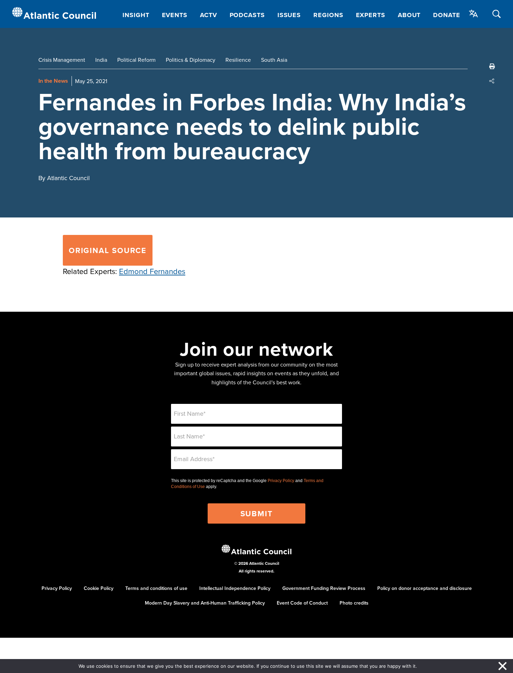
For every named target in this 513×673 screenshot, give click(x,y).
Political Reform (136, 60)
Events (174, 15)
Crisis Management (61, 60)
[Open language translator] (473, 13)
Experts (370, 15)
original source (108, 250)
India (101, 60)
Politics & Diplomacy (190, 60)
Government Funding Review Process (323, 588)
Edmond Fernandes (152, 271)
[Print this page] (492, 66)
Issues (289, 15)
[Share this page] (492, 81)
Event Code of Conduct (302, 602)
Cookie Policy (98, 588)
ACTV (208, 15)
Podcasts (247, 15)
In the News (53, 81)
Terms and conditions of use (156, 588)
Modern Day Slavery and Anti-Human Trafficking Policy (205, 602)
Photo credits (354, 602)
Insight (135, 15)
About (409, 15)
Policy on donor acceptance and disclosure (424, 588)
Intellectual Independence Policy (234, 588)
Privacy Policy (281, 480)
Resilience (238, 60)
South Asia (274, 60)
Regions (328, 15)
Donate (446, 15)
